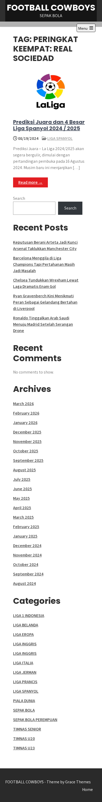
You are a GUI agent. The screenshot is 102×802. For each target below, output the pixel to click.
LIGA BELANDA (25, 625)
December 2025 (27, 432)
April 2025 (22, 507)
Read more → (30, 182)
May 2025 (21, 498)
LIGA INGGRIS (25, 644)
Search (19, 198)
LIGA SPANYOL (60, 138)
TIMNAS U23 (24, 748)
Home (87, 789)
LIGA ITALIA (23, 663)
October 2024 (25, 564)
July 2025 (21, 479)
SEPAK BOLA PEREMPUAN (35, 719)
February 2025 (26, 526)
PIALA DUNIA (24, 700)
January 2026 (25, 422)
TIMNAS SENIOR (27, 729)
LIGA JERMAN (24, 672)
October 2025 (25, 451)
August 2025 (24, 470)
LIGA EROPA (23, 634)
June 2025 (22, 489)
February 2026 (26, 413)
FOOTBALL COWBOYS (51, 7)
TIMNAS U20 (24, 738)
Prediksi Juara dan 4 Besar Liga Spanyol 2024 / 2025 (49, 125)
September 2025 (28, 460)
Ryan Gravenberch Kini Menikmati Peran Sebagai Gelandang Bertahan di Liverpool (45, 302)
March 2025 (23, 517)
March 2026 (23, 403)
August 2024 (24, 583)
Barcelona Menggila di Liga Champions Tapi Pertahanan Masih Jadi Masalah (44, 264)
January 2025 (25, 536)
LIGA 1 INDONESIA (28, 615)
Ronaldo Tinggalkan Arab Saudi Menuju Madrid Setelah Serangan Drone (43, 324)
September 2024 (28, 574)
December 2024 (27, 545)
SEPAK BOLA (24, 710)
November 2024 (27, 555)
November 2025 (27, 441)
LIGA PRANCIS (25, 681)
